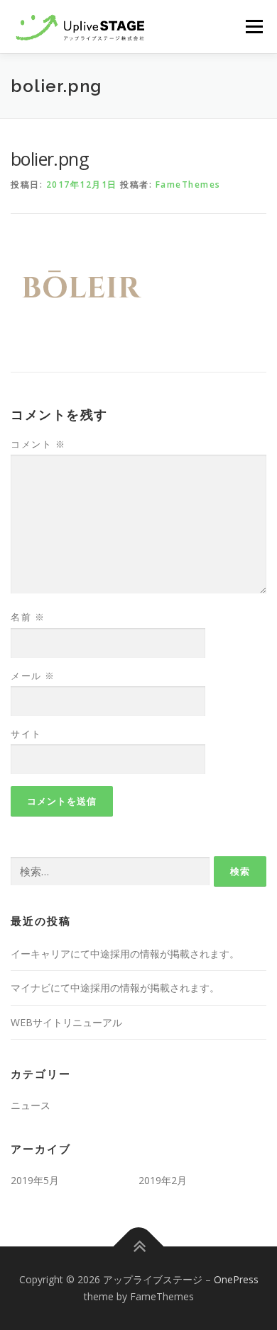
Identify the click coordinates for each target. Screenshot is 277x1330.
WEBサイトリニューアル (66, 1022)
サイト (26, 733)
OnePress (236, 1279)
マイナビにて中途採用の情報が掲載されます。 (115, 987)
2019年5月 (35, 1180)
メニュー (253, 26)
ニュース (30, 1105)
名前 (28, 616)
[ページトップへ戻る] (139, 1247)
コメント (38, 444)
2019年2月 (162, 1180)
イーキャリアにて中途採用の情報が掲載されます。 (125, 953)
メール (33, 675)
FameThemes (188, 184)
